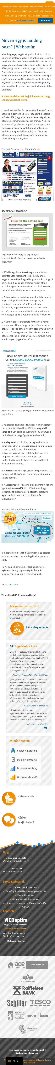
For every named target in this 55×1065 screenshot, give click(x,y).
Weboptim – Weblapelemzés (25, 899)
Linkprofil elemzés (25, 895)
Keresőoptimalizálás (15, 891)
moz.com (13, 585)
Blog (6, 852)
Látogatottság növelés (16, 903)
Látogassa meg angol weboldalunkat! (27, 1050)
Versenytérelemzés (37, 891)
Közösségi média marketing (26, 888)
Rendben (45, 20)
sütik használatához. (26, 20)
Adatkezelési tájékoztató (16, 941)
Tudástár (26, 907)
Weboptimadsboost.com (27, 1053)
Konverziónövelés (37, 903)
